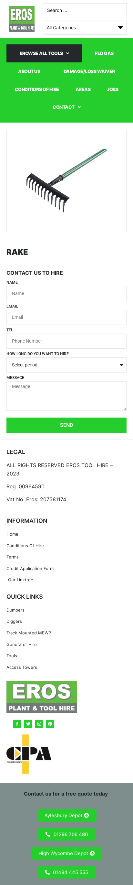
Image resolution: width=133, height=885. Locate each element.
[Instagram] (39, 724)
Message (15, 378)
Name (12, 283)
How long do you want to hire (37, 354)
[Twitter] (28, 724)
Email (12, 306)
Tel (9, 330)
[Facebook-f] (17, 724)
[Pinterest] (50, 724)
